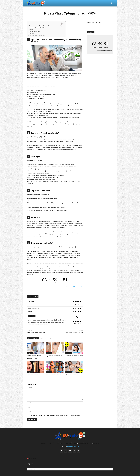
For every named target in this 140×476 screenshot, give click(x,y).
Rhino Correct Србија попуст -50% (36, 332)
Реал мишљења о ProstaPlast (36, 35)
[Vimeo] (70, 451)
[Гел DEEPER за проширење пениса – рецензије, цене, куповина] (74, 348)
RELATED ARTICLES (33, 338)
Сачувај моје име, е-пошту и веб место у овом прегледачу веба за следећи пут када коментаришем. (55, 415)
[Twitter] (65, 451)
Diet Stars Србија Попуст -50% (53, 374)
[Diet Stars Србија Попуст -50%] (55, 367)
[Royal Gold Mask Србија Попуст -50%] (55, 348)
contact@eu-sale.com (73, 446)
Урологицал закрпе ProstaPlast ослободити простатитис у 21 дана (46, 25)
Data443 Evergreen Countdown (77, 286)
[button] (111, 3)
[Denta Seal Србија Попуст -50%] (35, 367)
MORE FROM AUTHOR (45, 338)
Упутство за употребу (34, 31)
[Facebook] (61, 451)
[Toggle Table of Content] (62, 23)
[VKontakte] (74, 451)
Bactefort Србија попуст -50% (74, 332)
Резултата (31, 33)
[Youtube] (78, 451)
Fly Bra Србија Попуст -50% (72, 374)
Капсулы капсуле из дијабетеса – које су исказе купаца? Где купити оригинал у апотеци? (35, 357)
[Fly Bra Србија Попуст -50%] (74, 367)
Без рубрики (29, 353)
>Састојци (31, 29)
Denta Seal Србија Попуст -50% (34, 374)
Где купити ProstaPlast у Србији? (37, 27)
